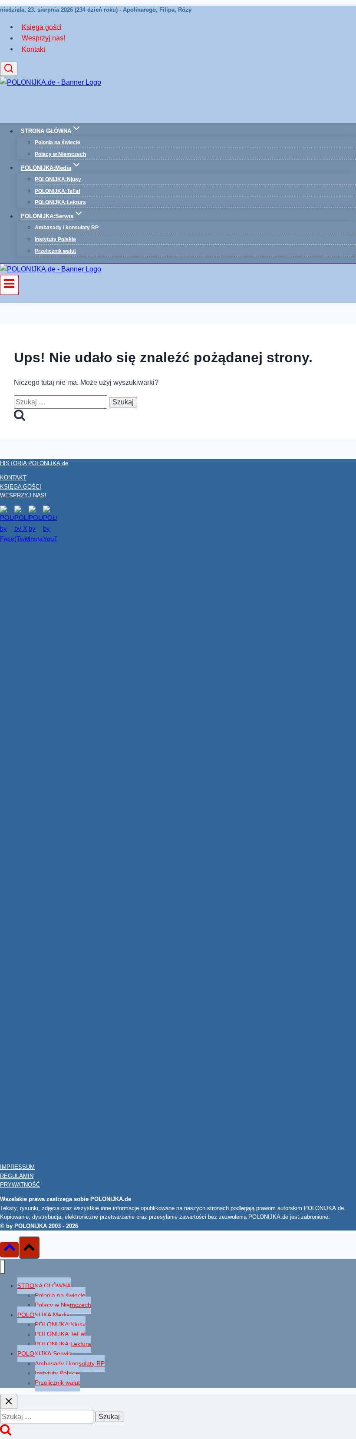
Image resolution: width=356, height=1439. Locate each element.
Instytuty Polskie (55, 239)
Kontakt (33, 49)
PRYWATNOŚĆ (20, 1184)
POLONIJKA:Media (43, 1314)
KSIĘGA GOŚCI (20, 486)
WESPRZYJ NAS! (23, 495)
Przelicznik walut (55, 251)
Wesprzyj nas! (43, 38)
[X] (21, 539)
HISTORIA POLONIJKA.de (34, 463)
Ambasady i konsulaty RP (67, 228)
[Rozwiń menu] (9, 285)
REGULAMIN (16, 1176)
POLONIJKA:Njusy (58, 179)
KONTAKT (13, 477)
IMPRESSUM (17, 1167)
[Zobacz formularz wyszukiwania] (8, 69)
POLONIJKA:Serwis (44, 1353)
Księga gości (42, 26)
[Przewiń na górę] (9, 1249)
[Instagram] (36, 539)
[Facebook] (7, 539)
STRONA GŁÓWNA (44, 1285)
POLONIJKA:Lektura (60, 202)
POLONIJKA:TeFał (57, 191)
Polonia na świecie (57, 142)
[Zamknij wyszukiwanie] (8, 1402)
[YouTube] (50, 539)
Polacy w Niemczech (60, 154)
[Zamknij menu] (2, 1267)
